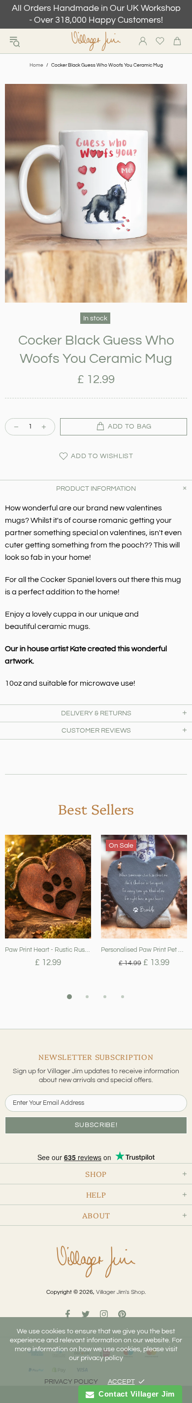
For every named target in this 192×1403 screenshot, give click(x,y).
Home (36, 65)
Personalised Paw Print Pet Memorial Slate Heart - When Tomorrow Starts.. (144, 949)
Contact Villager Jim (134, 1394)
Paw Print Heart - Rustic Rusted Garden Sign (48, 949)
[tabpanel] (48, 913)
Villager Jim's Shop (96, 41)
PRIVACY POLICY (71, 1381)
